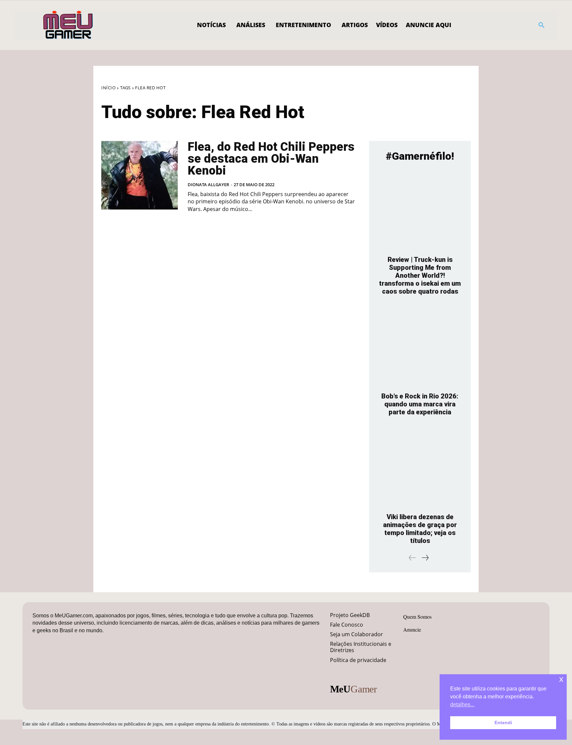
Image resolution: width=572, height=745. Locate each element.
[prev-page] (412, 557)
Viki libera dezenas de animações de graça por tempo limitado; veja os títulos (420, 529)
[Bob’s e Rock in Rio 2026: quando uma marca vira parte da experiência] (420, 347)
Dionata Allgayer (208, 184)
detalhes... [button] (462, 704)
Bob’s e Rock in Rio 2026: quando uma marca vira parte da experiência (419, 404)
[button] (541, 25)
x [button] (561, 679)
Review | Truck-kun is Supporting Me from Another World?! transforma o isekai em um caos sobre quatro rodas (420, 275)
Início (108, 88)
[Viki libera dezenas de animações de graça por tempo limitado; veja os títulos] (420, 467)
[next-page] (425, 557)
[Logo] (68, 25)
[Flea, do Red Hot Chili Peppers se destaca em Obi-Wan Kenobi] (139, 175)
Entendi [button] (503, 722)
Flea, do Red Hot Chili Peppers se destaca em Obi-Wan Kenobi (271, 159)
